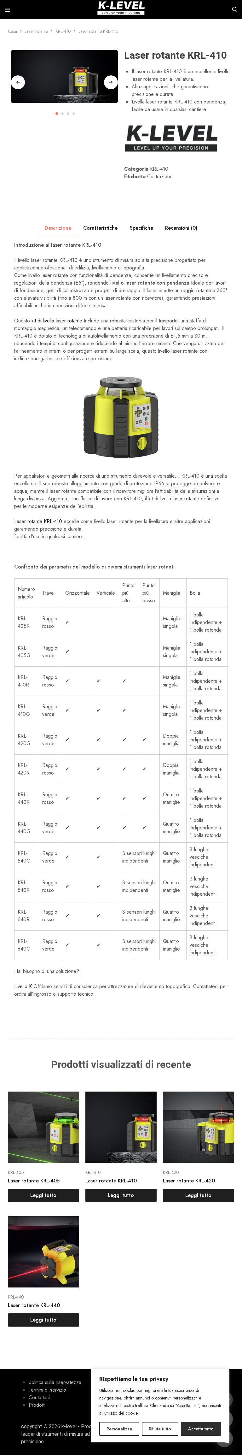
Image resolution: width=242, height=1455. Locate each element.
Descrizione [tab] (58, 228)
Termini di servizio (47, 1389)
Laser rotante (36, 31)
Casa (12, 31)
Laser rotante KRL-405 (34, 1180)
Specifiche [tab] (141, 228)
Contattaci (39, 1397)
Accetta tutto (201, 1429)
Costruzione (160, 176)
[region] (160, 1405)
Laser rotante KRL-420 (189, 1180)
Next (111, 82)
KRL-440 (16, 1297)
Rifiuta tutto (160, 1429)
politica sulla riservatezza (55, 1382)
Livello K (23, 986)
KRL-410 (63, 31)
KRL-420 (171, 1172)
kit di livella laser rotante (57, 320)
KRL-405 (16, 1172)
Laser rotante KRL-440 (34, 1305)
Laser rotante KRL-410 (38, 521)
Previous (18, 82)
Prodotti (37, 1405)
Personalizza (119, 1429)
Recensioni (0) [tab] (181, 228)
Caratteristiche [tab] (100, 228)
